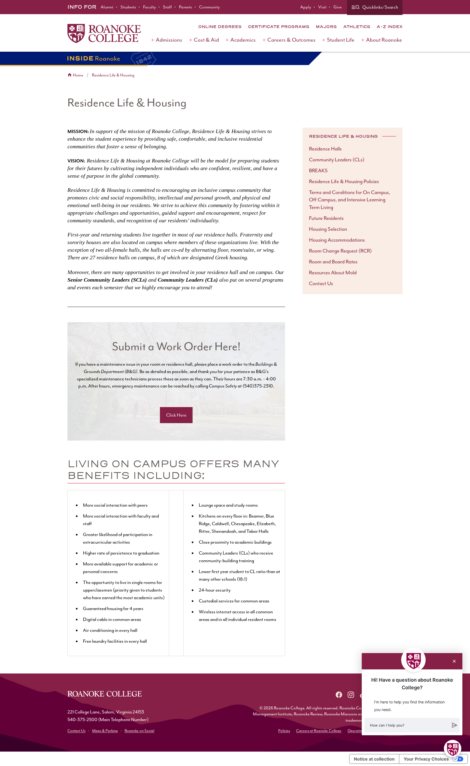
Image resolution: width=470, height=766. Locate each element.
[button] (412, 725)
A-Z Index (390, 26)
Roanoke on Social (139, 730)
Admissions (169, 39)
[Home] (104, 33)
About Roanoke (384, 39)
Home (78, 75)
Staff (167, 7)
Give (337, 7)
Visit (322, 7)
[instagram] (351, 695)
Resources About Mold (333, 272)
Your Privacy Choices (426, 759)
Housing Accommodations (337, 240)
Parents (185, 7)
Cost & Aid (206, 39)
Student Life (340, 39)
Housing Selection (328, 229)
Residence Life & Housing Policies (344, 181)
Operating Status (361, 730)
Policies (284, 730)
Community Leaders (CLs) (336, 159)
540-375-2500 (82, 719)
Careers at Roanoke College (318, 730)
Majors (326, 26)
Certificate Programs (278, 26)
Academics (243, 39)
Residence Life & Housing (113, 75)
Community (209, 7)
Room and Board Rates (333, 262)
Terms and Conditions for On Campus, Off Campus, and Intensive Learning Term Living (349, 200)
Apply (305, 7)
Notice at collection (374, 759)
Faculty (149, 7)
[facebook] (339, 695)
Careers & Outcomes (291, 39)
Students (128, 7)
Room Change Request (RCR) (340, 251)
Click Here (176, 415)
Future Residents (326, 218)
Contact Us (321, 283)
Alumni (107, 7)
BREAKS (318, 170)
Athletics (356, 26)
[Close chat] (454, 661)
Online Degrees (220, 26)
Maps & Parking (105, 730)
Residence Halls (325, 149)
